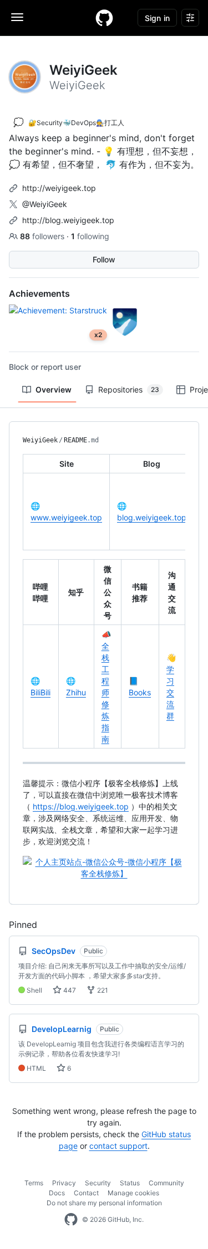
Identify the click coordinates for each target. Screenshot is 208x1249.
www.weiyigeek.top (66, 517)
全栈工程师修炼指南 (105, 692)
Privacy (64, 1183)
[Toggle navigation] (17, 17)
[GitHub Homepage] (71, 1219)
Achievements (39, 293)
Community (166, 1183)
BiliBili (40, 692)
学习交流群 (170, 692)
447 (69, 990)
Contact (86, 1193)
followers (43, 236)
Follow (104, 259)
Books (140, 692)
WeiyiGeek (40, 440)
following (90, 236)
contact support (118, 1145)
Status (130, 1183)
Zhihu (76, 692)
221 (101, 990)
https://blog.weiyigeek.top (81, 806)
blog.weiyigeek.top (151, 517)
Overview (53, 389)
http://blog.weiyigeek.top (68, 220)
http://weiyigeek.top (59, 188)
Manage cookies (133, 1193)
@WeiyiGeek (44, 204)
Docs (57, 1193)
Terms (33, 1183)
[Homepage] (104, 18)
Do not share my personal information (104, 1203)
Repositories (128, 389)
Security (98, 1183)
